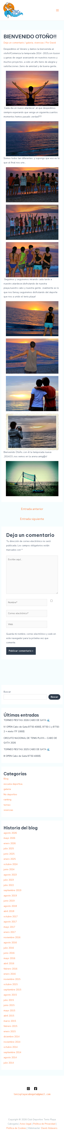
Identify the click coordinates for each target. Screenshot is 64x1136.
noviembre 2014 (12, 1041)
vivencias (39, 42)
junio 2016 (9, 953)
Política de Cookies (16, 1128)
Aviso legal (25, 1123)
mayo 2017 (9, 927)
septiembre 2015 (12, 989)
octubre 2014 (11, 1047)
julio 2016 (9, 947)
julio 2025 (9, 848)
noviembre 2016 (12, 937)
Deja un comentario (14, 42)
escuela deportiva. (13, 784)
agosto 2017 (10, 921)
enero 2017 (10, 932)
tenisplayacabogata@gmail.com (32, 1094)
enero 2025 (10, 859)
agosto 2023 (10, 874)
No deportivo (10, 794)
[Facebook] (35, 1088)
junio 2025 (9, 853)
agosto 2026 (10, 833)
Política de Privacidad (44, 1123)
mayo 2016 (9, 958)
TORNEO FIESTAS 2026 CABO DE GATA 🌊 (27, 720)
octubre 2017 (11, 916)
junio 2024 (9, 869)
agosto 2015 (10, 994)
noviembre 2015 (12, 979)
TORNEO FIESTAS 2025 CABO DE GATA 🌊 (27, 749)
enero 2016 (10, 973)
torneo (7, 804)
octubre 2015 (11, 984)
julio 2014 (9, 1062)
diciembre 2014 (12, 1036)
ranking (7, 799)
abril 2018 (9, 911)
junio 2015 (9, 1005)
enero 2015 (10, 1031)
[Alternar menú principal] (57, 10)
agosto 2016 (10, 942)
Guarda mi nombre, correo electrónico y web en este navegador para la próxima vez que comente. (31, 638)
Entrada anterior (32, 509)
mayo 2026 (9, 838)
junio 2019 (9, 900)
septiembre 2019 (12, 890)
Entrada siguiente (32, 519)
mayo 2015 (9, 1010)
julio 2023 (9, 879)
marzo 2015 (10, 1021)
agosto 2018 (10, 906)
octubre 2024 (11, 864)
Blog (6, 778)
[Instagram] (28, 1088)
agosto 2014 (10, 1057)
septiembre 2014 (12, 1052)
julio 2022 (9, 885)
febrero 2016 (10, 968)
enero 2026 (10, 843)
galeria (29, 42)
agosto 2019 (10, 895)
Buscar (7, 691)
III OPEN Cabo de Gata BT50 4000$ (22, 756)
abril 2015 (9, 1015)
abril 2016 (9, 963)
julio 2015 (9, 1000)
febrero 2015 (10, 1026)
